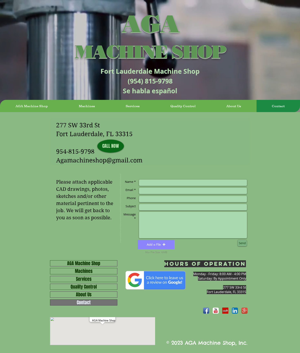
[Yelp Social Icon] (225, 311)
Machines (83, 271)
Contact (84, 302)
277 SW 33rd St (78, 125)
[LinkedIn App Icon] (235, 311)
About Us (83, 294)
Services (83, 279)
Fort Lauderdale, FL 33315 (94, 134)
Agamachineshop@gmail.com (99, 160)
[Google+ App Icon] (244, 311)
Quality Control (84, 287)
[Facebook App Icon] (206, 311)
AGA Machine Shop (83, 263)
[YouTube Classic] (216, 311)
